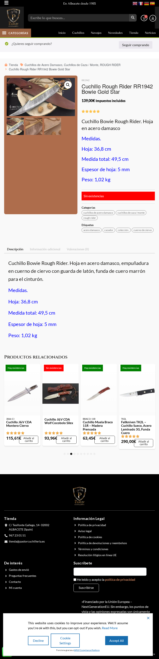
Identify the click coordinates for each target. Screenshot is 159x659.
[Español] (152, 3)
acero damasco (91, 230)
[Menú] (6, 2)
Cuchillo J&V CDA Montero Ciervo (19, 423)
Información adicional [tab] (45, 249)
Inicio (62, 33)
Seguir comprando (135, 45)
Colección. (123, 230)
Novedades (115, 33)
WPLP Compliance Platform (87, 650)
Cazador (108, 230)
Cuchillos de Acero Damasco (98, 212)
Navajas (96, 33)
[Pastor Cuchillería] (13, 17)
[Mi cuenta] (152, 18)
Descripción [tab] (15, 249)
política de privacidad (120, 579)
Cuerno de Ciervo (143, 230)
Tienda (133, 33)
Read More (110, 628)
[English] (134, 3)
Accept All (116, 640)
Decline (38, 640)
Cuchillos (78, 33)
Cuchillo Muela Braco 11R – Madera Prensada (98, 425)
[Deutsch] (146, 3)
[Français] (140, 3)
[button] (4, 32)
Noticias (150, 33)
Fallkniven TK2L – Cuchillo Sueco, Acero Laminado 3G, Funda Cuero (136, 427)
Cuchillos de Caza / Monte (131, 212)
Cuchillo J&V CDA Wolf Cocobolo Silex (59, 421)
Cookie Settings (65, 640)
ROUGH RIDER (89, 217)
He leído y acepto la (106, 579)
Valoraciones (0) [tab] (78, 249)
